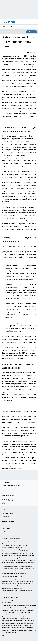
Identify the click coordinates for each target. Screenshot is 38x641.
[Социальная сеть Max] (3, 503)
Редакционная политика (8, 513)
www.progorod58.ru (16, 538)
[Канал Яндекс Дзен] (11, 500)
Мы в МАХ (14, 27)
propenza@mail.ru (7, 545)
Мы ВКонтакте (5, 27)
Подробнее (12, 614)
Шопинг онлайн (6, 482)
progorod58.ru (30, 566)
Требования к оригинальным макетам (12, 510)
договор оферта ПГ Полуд (9, 600)
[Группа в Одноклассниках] (6, 500)
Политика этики (6, 516)
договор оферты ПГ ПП (8, 602)
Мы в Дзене (22, 27)
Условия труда (6, 528)
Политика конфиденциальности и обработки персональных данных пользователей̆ (17, 520)
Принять (31, 32)
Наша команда (6, 525)
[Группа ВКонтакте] (3, 500)
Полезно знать (6, 489)
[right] (36, 27)
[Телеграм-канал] (9, 500)
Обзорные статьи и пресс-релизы (11, 485)
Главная (4, 531)
